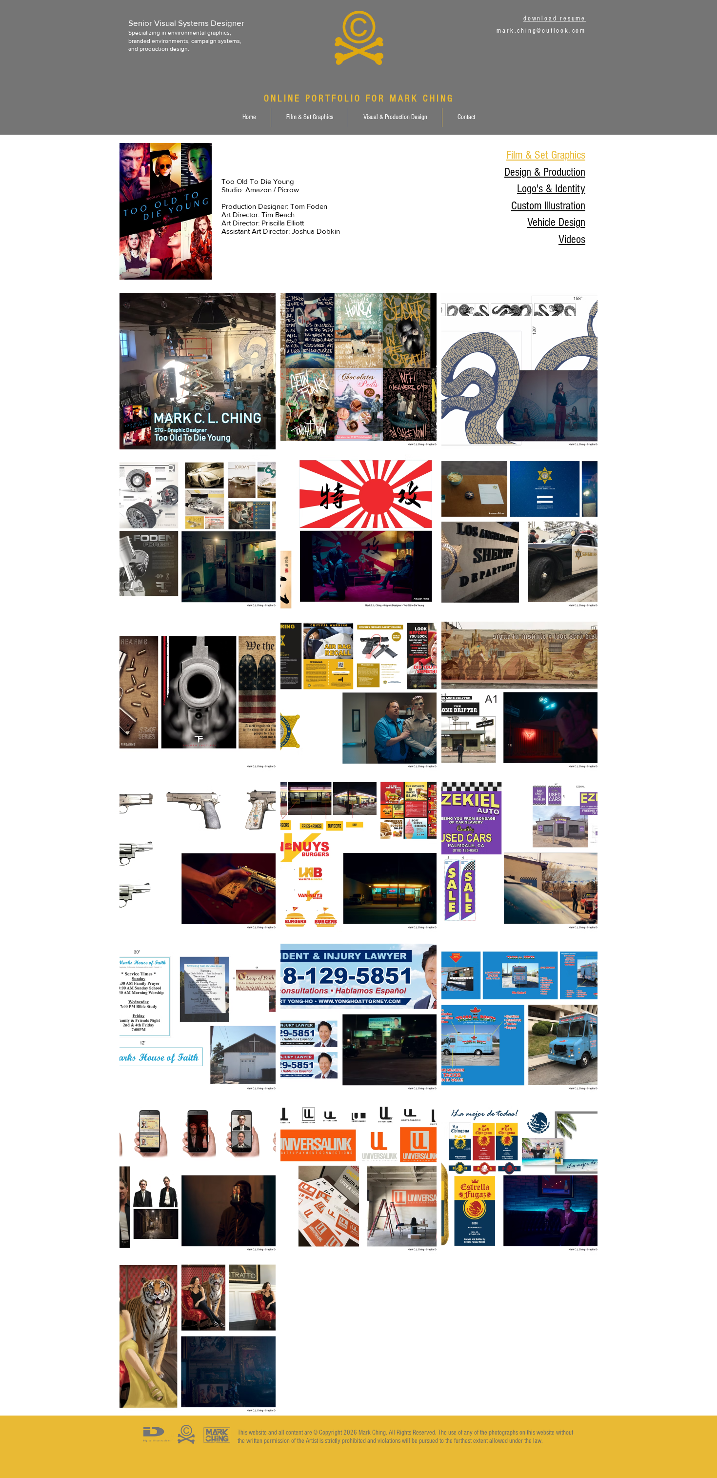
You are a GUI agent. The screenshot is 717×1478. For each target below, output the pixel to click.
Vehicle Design (556, 222)
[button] (309, 117)
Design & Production (544, 172)
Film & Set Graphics (545, 155)
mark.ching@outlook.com (541, 31)
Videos (571, 239)
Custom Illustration (548, 205)
